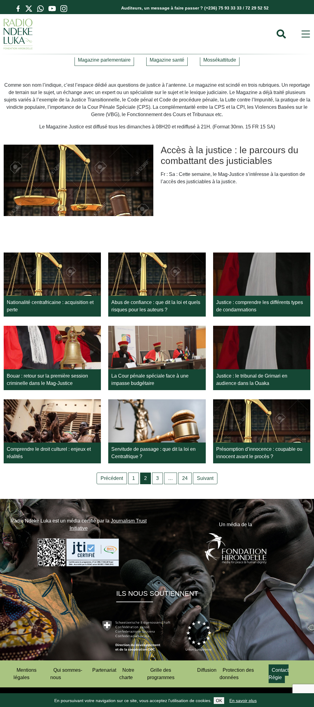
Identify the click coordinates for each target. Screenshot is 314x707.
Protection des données (237, 673)
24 (185, 478)
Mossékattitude (219, 60)
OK (219, 700)
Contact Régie (279, 673)
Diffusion (206, 670)
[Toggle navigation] (305, 34)
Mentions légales (24, 673)
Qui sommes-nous (66, 673)
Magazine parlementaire (104, 60)
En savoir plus (243, 700)
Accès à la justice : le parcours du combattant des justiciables (229, 155)
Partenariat (104, 670)
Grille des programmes (160, 673)
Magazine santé (167, 60)
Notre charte (126, 673)
